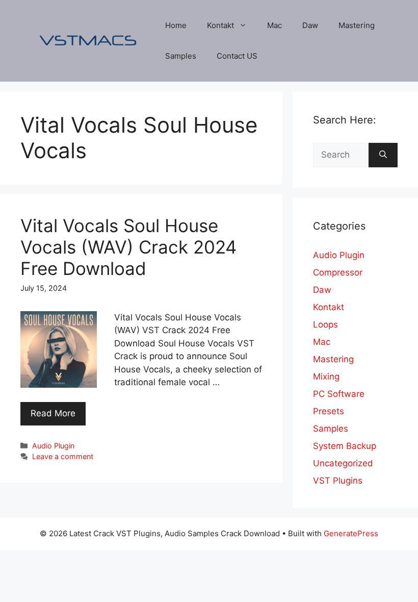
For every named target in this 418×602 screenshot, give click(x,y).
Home (176, 25)
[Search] (383, 155)
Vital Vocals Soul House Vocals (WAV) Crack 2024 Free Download (128, 247)
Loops (325, 324)
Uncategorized (343, 463)
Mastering (356, 25)
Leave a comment (62, 456)
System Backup (344, 446)
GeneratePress (351, 533)
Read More (53, 413)
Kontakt (220, 25)
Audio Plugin (53, 445)
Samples (180, 56)
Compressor (337, 272)
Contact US (237, 56)
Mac (274, 25)
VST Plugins (337, 480)
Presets (328, 411)
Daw (310, 25)
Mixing (326, 376)
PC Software (338, 394)
